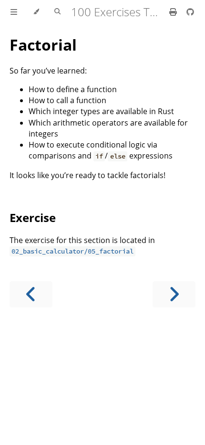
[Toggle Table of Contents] (13, 12)
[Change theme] (36, 12)
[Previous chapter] (31, 294)
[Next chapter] (174, 294)
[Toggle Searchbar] (57, 12)
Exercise (33, 217)
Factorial (43, 44)
